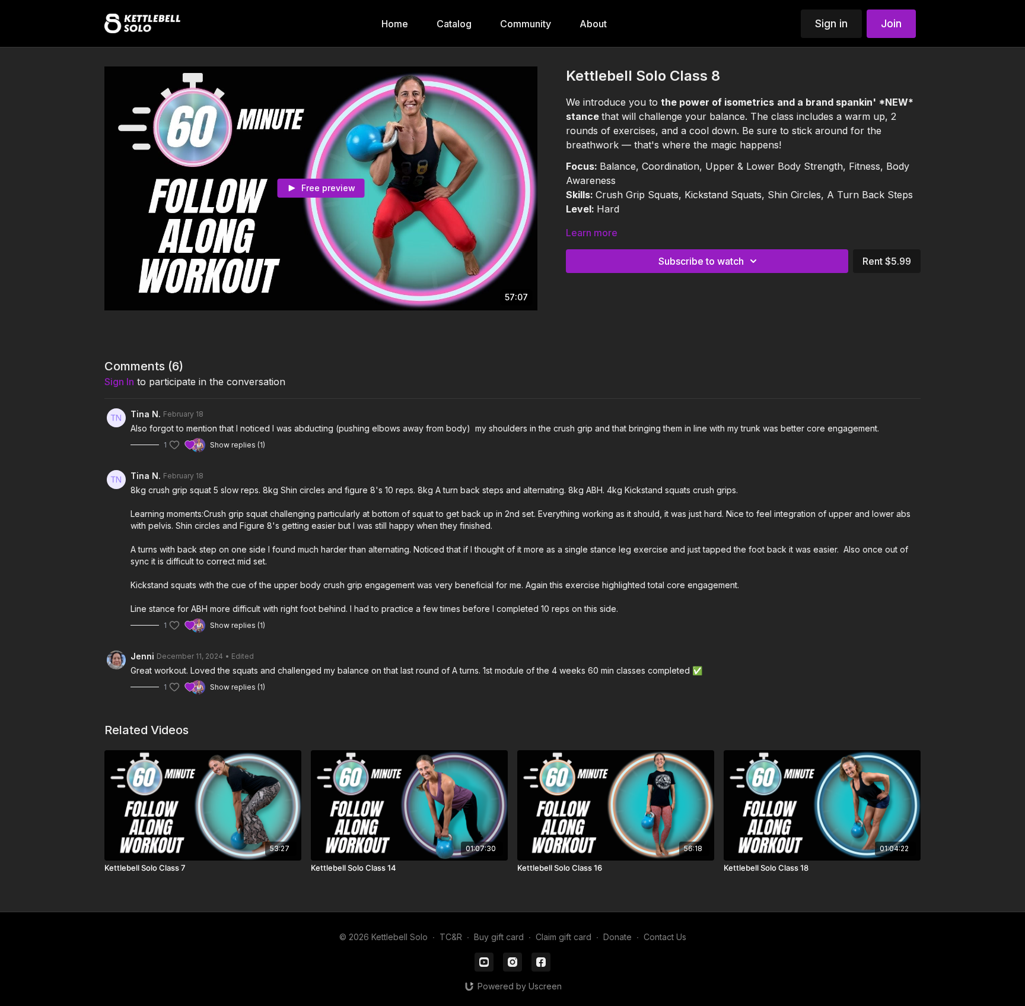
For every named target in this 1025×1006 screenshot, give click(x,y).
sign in (119, 382)
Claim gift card (563, 937)
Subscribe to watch (701, 261)
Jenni (142, 656)
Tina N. (145, 414)
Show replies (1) (237, 444)
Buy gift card (499, 937)
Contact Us (665, 937)
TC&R (451, 937)
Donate (617, 937)
